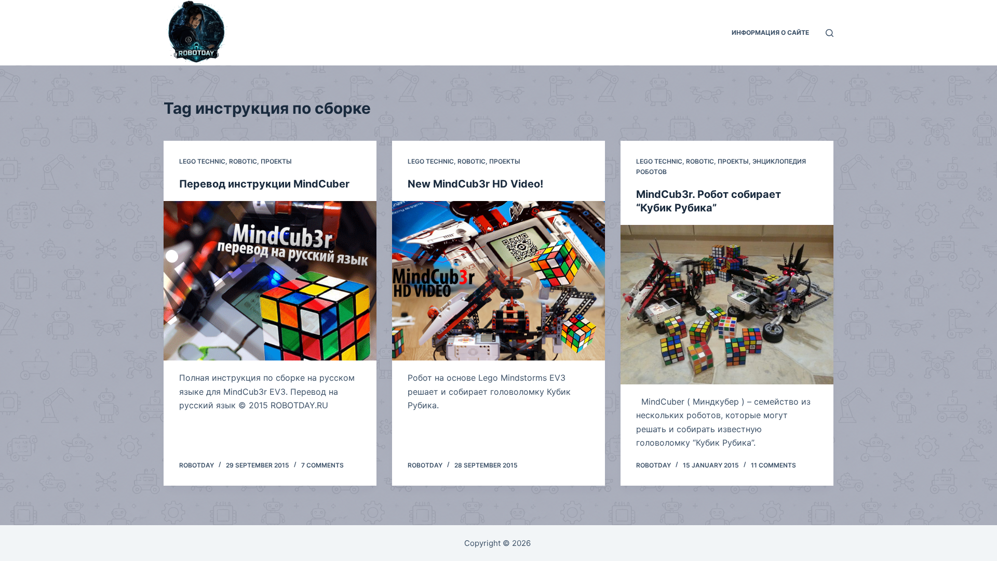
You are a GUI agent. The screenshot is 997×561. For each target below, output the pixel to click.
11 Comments (773, 465)
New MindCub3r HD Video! (475, 184)
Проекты (276, 161)
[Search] (829, 33)
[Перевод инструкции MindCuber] (270, 281)
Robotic (243, 161)
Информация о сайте (770, 32)
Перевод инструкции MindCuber (264, 184)
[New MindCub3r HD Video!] (498, 281)
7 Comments (322, 465)
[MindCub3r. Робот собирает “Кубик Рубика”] (727, 305)
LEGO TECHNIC (202, 161)
